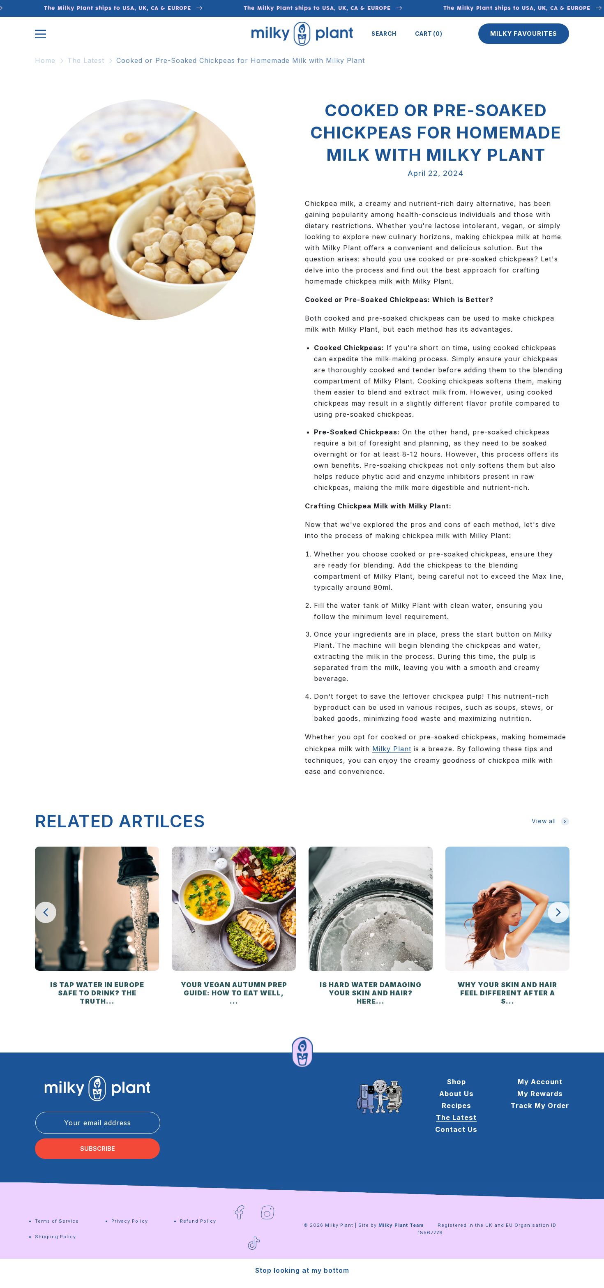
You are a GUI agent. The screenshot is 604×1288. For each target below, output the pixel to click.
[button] (384, 34)
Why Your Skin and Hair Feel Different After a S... (507, 993)
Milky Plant (391, 749)
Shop (456, 1082)
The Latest (85, 60)
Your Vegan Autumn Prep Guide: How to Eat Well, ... (234, 993)
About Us (456, 1093)
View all (544, 820)
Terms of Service (57, 1221)
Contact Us (456, 1129)
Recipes (456, 1105)
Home (45, 60)
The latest (456, 1117)
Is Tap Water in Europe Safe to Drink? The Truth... (97, 993)
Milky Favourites (523, 33)
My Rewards (540, 1093)
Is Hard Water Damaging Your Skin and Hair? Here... (371, 993)
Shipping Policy (55, 1237)
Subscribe (97, 1148)
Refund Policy (198, 1221)
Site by (391, 1225)
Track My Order (540, 1105)
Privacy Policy (129, 1221)
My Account (540, 1082)
